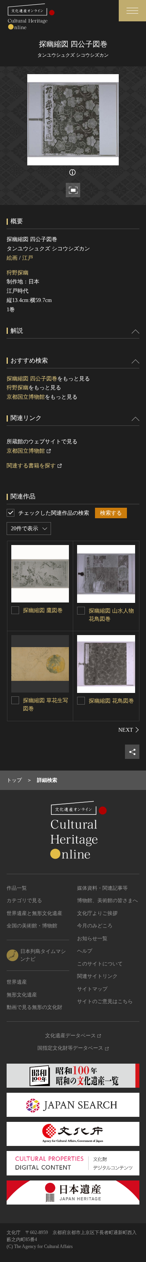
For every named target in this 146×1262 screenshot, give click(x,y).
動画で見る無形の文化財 (34, 1007)
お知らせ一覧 (92, 938)
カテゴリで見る (24, 900)
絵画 (12, 258)
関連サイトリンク (97, 976)
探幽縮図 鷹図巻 (43, 610)
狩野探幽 (17, 273)
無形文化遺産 (22, 995)
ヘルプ (84, 951)
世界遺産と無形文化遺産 (34, 913)
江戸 (27, 258)
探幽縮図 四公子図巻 (32, 379)
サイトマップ (92, 989)
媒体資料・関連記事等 (102, 888)
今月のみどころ (95, 926)
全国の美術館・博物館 (32, 926)
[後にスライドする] (128, 730)
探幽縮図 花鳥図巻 (111, 701)
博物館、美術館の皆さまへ (107, 900)
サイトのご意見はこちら (105, 1001)
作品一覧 (17, 888)
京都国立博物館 (26, 397)
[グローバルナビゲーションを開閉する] (132, 10)
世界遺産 (17, 982)
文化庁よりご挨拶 (97, 913)
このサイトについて (100, 964)
